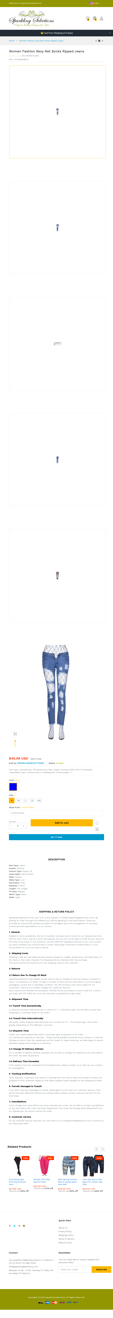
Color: (14, 780)
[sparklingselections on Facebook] (10, 1226)
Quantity (12, 821)
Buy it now (56, 837)
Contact (13, 1252)
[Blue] (13, 787)
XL (32, 800)
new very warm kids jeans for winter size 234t (92, 1181)
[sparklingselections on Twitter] (15, 1226)
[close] (109, 32)
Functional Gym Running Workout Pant (17, 1181)
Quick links (65, 1220)
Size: (12, 795)
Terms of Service (66, 1239)
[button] (24, 56)
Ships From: (21, 807)
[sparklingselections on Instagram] (24, 1226)
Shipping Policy (66, 1235)
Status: (52, 763)
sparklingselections (30, 763)
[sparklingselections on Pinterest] (19, 1226)
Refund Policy (65, 1243)
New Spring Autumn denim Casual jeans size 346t (67, 1181)
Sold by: (13, 763)
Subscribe (101, 1269)
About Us (63, 1228)
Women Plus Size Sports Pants (41, 1180)
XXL (39, 800)
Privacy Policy (65, 1231)
